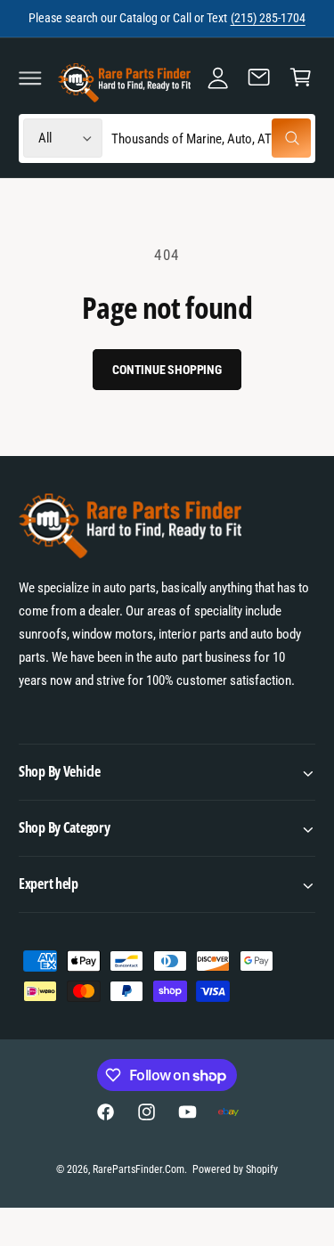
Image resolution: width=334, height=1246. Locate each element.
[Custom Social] (228, 1111)
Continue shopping (167, 369)
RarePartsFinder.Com (138, 1169)
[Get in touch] (259, 77)
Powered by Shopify (235, 1169)
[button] (30, 77)
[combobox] (211, 138)
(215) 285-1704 (268, 18)
